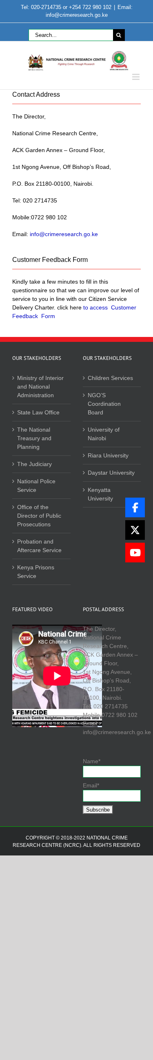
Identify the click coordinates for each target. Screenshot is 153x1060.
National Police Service (36, 485)
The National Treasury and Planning (34, 438)
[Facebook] (135, 507)
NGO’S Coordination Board (104, 404)
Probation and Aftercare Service (39, 545)
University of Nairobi (104, 433)
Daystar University (111, 472)
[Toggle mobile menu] (136, 77)
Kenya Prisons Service (35, 571)
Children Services (110, 378)
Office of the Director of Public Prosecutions (39, 516)
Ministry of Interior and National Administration (40, 386)
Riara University (108, 455)
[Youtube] (135, 552)
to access (95, 307)
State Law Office (38, 412)
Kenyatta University (100, 494)
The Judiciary (34, 464)
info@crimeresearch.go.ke (64, 234)
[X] (135, 530)
